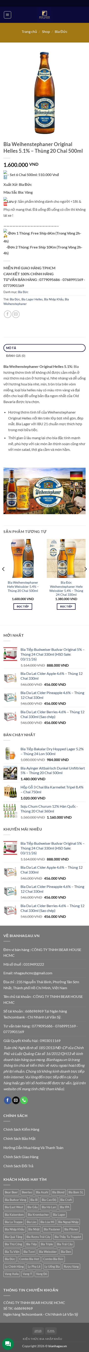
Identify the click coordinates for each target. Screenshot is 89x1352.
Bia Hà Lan (49, 1207)
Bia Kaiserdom (14, 1214)
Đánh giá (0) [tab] (16, 356)
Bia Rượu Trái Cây (38, 1237)
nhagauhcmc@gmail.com (33, 973)
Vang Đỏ (41, 1274)
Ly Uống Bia (52, 1266)
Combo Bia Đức (53, 1259)
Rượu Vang (71, 1266)
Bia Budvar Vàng (15, 1200)
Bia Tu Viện (12, 1251)
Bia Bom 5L (75, 1192)
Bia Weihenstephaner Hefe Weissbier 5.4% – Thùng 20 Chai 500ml (23, 586)
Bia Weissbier (48, 1251)
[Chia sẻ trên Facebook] (7, 314)
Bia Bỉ (34, 1200)
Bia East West (14, 1207)
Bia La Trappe (14, 1222)
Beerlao (27, 1192)
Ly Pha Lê (34, 1266)
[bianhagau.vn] (44, 15)
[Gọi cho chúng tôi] (24, 1100)
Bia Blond (58, 1192)
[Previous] (3, 578)
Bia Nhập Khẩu (53, 299)
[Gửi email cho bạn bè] (16, 314)
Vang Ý (27, 1274)
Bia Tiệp (31, 1244)
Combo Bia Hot (29, 1259)
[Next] (85, 578)
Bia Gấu (32, 1207)
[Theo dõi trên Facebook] (7, 1100)
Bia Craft (66, 1200)
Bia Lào (31, 1222)
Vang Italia (12, 1274)
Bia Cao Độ (49, 1200)
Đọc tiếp (23, 606)
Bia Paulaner (52, 1229)
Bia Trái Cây (65, 1244)
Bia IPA (64, 1207)
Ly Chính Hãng (14, 1266)
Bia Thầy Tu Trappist (68, 1237)
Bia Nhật (34, 1229)
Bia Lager (59, 1214)
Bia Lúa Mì (47, 1222)
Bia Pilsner (71, 1229)
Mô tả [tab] (11, 348)
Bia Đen (66, 1251)
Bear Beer (11, 1192)
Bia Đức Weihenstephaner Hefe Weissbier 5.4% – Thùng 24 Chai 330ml (66, 588)
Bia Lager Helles (32, 299)
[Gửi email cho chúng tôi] (16, 1100)
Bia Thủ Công (13, 1244)
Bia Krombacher (38, 1214)
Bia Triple (47, 1244)
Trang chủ (29, 31)
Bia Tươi (29, 1251)
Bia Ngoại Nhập (68, 1222)
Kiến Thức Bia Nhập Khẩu (42, 1339)
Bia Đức (61, 31)
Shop (46, 31)
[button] (7, 15)
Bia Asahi (42, 1192)
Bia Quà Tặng (13, 1237)
